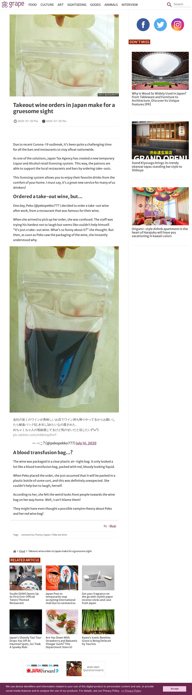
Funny (39, 534)
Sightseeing (76, 5)
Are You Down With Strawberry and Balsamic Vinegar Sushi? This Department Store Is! (61, 642)
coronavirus (27, 534)
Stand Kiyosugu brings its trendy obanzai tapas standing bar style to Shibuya (157, 166)
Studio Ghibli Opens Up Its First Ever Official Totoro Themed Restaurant (24, 598)
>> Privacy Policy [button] (131, 690)
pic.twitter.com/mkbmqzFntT (35, 435)
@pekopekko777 (111, 95)
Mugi (113, 526)
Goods (95, 5)
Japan (47, 534)
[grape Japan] (14, 551)
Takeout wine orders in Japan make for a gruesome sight (64, 108)
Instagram (177, 24)
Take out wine (59, 534)
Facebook (143, 24)
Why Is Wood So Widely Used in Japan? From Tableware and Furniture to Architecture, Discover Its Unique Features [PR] (159, 99)
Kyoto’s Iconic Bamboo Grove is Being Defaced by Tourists (96, 640)
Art (61, 5)
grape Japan (13, 5)
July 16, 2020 (86, 443)
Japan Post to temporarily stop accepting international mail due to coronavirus (61, 598)
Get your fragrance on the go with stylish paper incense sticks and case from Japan (97, 598)
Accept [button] (174, 688)
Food (32, 5)
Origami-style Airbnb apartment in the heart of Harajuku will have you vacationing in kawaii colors (160, 232)
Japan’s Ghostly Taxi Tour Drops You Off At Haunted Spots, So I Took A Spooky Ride (25, 642)
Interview (130, 5)
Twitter (160, 24)
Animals (111, 5)
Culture (47, 5)
